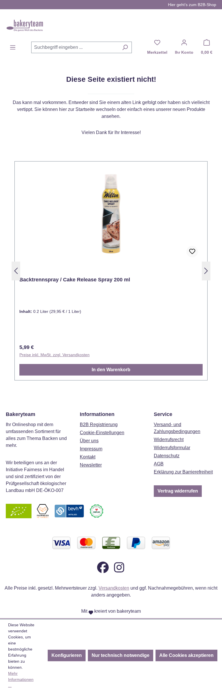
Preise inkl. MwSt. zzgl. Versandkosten (54, 354)
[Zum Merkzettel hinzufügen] (192, 251)
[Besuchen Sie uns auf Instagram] (119, 566)
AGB (159, 463)
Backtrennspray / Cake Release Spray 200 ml (74, 280)
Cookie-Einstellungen (102, 432)
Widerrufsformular (172, 447)
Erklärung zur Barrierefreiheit (183, 471)
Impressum (91, 448)
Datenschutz (167, 455)
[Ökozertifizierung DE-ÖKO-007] (19, 510)
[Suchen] (125, 47)
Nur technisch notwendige (120, 655)
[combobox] (75, 47)
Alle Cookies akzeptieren (186, 655)
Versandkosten (114, 588)
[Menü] (13, 47)
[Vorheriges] (16, 271)
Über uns (89, 440)
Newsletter (91, 464)
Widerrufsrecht (169, 439)
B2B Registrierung (99, 424)
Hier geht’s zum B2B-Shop (192, 4)
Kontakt (87, 456)
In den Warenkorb (111, 369)
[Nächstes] (206, 271)
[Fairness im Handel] (42, 510)
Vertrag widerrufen (178, 490)
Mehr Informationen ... (21, 679)
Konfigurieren (66, 655)
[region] (111, 271)
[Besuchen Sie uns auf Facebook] (103, 566)
